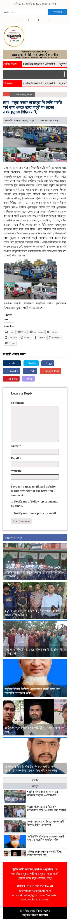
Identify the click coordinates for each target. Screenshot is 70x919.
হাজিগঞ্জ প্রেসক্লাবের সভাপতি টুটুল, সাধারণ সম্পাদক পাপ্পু (44, 853)
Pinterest (12, 378)
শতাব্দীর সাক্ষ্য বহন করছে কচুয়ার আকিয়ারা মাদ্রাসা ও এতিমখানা (42, 793)
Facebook (13, 363)
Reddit (31, 371)
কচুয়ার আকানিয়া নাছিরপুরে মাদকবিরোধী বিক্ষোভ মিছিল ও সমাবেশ (45, 823)
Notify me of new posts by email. (35, 513)
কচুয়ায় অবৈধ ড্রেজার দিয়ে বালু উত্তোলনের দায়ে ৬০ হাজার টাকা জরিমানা (46, 808)
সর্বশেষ (29, 94)
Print (29, 378)
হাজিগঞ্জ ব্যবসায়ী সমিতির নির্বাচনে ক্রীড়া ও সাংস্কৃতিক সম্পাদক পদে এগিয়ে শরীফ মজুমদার (30, 768)
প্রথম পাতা (20, 94)
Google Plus (51, 371)
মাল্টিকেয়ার (43, 914)
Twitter (32, 363)
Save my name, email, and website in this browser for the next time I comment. (33, 491)
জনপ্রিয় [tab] (35, 786)
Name (16, 446)
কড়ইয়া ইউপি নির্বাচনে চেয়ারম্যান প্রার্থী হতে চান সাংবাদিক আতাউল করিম (45, 838)
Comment (17, 402)
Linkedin (12, 371)
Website (16, 471)
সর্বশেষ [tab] (35, 780)
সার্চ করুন (57, 12)
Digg (49, 363)
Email (16, 458)
